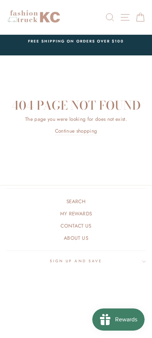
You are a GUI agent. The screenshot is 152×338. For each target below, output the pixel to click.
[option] (76, 41)
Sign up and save (76, 261)
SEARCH (76, 201)
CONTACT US (76, 225)
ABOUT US (76, 238)
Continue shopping (76, 130)
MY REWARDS (76, 213)
